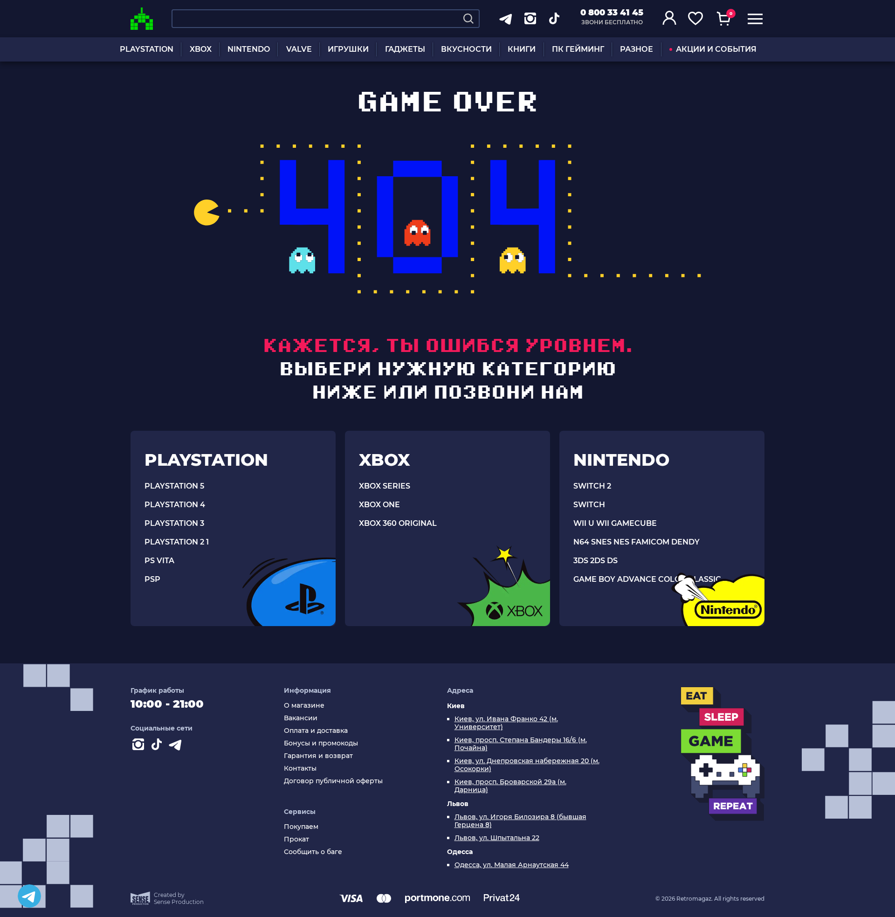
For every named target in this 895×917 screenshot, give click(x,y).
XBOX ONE (379, 504)
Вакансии (300, 718)
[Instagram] (140, 746)
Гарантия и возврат (318, 756)
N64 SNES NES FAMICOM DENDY (636, 542)
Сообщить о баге (313, 852)
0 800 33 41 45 (611, 12)
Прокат (296, 839)
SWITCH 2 (592, 486)
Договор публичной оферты (333, 781)
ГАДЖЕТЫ (405, 49)
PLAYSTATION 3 (174, 523)
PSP (152, 579)
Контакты (300, 768)
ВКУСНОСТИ (466, 49)
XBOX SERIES (384, 486)
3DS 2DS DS (595, 560)
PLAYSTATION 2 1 (177, 542)
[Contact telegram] (177, 746)
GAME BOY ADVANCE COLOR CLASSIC (647, 579)
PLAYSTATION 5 (174, 486)
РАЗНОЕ (636, 49)
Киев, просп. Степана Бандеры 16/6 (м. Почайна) (520, 744)
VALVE (299, 49)
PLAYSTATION (146, 49)
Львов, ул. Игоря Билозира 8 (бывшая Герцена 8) (520, 821)
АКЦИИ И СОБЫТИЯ (716, 49)
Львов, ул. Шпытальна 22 (496, 838)
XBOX (201, 49)
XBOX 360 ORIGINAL (398, 523)
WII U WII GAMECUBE (615, 523)
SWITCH (589, 504)
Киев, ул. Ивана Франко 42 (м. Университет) (506, 723)
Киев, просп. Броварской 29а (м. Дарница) (510, 786)
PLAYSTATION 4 (175, 504)
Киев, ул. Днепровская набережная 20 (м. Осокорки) (526, 765)
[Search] (468, 18)
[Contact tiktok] (158, 746)
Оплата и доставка (316, 731)
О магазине (304, 706)
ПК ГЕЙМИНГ (578, 49)
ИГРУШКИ (348, 49)
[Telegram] (29, 896)
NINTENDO (248, 49)
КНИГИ (522, 49)
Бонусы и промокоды (321, 743)
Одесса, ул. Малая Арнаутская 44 (511, 865)
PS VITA (159, 560)
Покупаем (301, 827)
